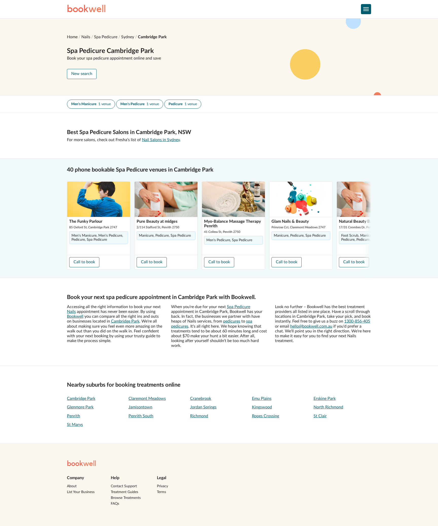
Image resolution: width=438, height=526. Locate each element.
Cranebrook (200, 399)
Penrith (73, 416)
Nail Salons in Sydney (161, 140)
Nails (85, 37)
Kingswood (262, 407)
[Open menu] (366, 9)
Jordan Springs (203, 407)
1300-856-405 (357, 321)
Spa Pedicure (105, 37)
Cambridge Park (152, 37)
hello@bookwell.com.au (311, 326)
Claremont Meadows (147, 399)
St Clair (320, 416)
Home (72, 37)
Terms (161, 492)
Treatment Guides (124, 492)
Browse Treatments (126, 498)
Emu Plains (261, 399)
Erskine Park (325, 399)
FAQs (115, 503)
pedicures (231, 321)
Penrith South (141, 416)
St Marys (75, 425)
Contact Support (124, 486)
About (72, 486)
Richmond (199, 416)
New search (81, 74)
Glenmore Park (80, 407)
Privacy (162, 486)
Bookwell (75, 316)
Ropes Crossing (265, 416)
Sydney (127, 37)
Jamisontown (140, 407)
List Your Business (81, 492)
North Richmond (328, 407)
